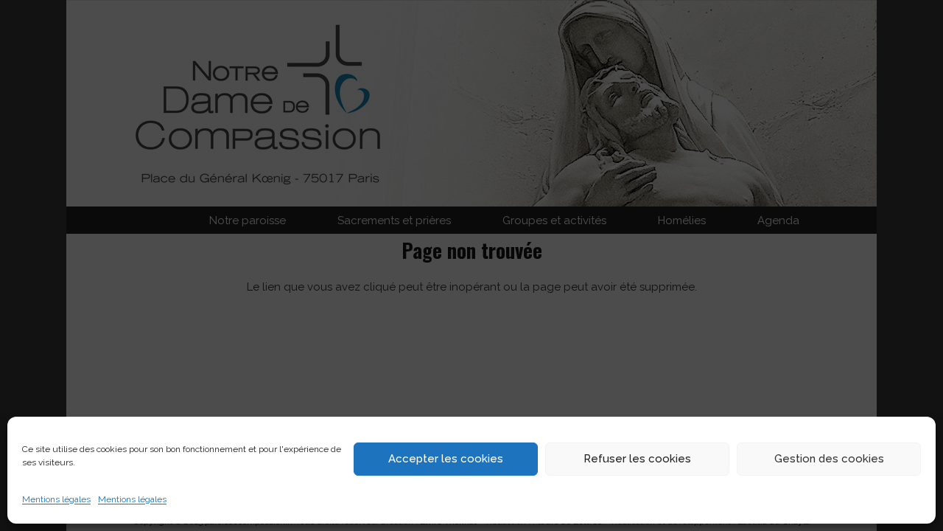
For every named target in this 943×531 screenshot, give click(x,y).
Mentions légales (56, 499)
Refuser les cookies (637, 458)
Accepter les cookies (445, 458)
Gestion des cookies (829, 458)
